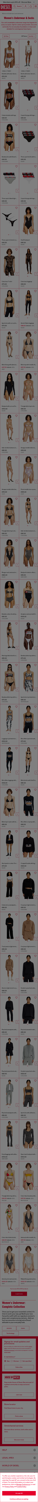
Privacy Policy (9, 1486)
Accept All (19, 1493)
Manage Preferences (23, 1484)
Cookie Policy (21, 1486)
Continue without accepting (19, 1499)
